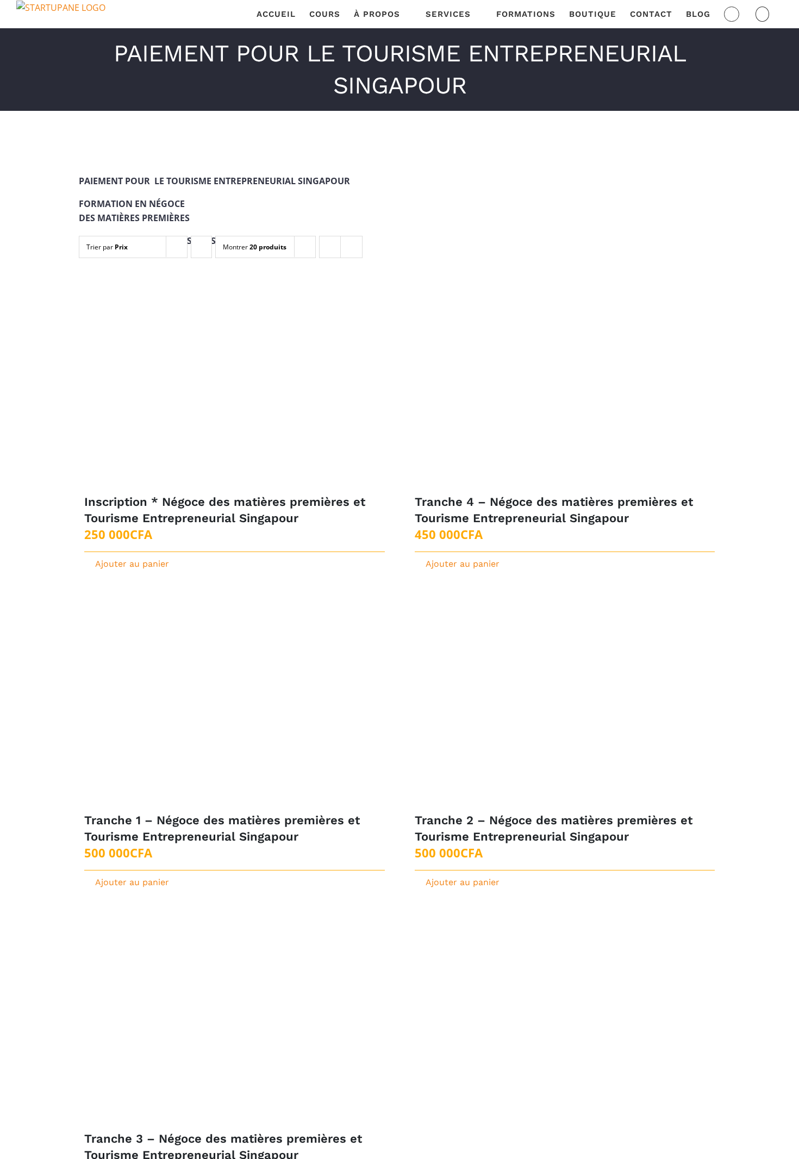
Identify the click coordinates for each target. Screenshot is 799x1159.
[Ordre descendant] (201, 247)
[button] (763, 14)
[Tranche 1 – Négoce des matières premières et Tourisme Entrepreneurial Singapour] (234, 707)
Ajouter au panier (132, 564)
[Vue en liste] (351, 247)
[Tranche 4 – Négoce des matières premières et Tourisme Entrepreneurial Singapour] (565, 389)
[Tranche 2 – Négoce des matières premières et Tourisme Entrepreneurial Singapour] (565, 707)
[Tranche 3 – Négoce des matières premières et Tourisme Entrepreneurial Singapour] (234, 1026)
